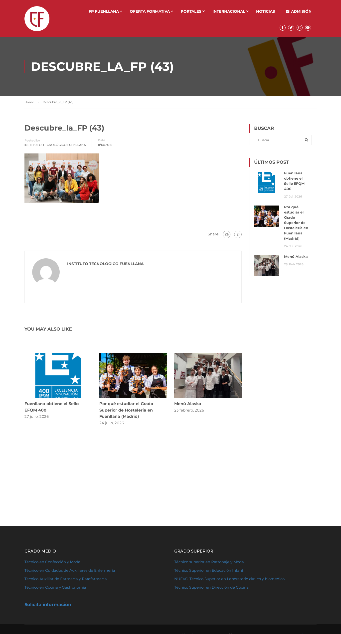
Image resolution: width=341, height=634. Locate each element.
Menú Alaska (187, 403)
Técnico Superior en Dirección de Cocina (211, 587)
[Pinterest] (238, 234)
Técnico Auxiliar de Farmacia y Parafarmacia (65, 578)
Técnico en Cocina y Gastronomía (55, 587)
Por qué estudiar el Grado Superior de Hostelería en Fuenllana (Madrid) (126, 410)
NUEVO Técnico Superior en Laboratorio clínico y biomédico (230, 578)
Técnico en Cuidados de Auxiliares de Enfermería (69, 570)
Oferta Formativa (150, 11)
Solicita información (47, 604)
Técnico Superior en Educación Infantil (209, 570)
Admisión (301, 11)
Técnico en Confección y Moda (52, 562)
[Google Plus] (226, 234)
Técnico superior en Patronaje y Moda (209, 562)
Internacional (228, 11)
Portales (191, 11)
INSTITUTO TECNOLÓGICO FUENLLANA (55, 145)
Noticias (265, 11)
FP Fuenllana (104, 11)
